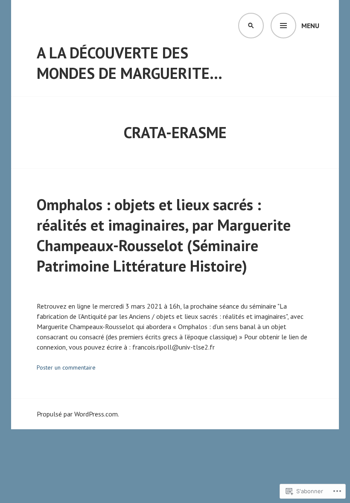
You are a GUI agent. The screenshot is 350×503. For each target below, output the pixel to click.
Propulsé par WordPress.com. (78, 414)
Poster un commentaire (66, 367)
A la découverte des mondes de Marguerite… (129, 63)
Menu (310, 25)
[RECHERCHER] (251, 25)
